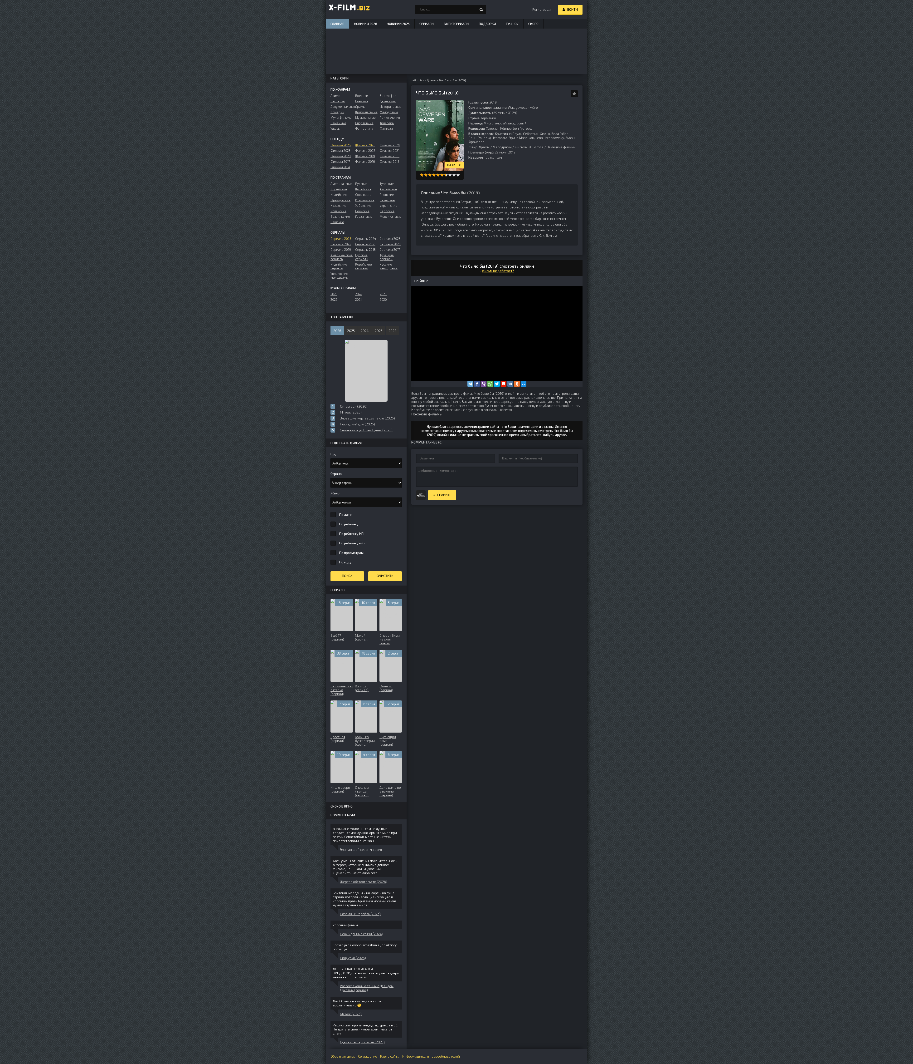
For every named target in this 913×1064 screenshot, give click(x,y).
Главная (337, 24)
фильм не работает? (498, 271)
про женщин (493, 157)
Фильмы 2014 (340, 167)
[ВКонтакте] (510, 384)
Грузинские (364, 216)
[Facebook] (477, 384)
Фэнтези (386, 128)
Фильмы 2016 (365, 161)
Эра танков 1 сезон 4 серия (361, 849)
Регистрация (542, 9)
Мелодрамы (502, 147)
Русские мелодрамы (389, 266)
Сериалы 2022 (340, 244)
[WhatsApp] (490, 384)
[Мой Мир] (523, 384)
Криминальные (366, 112)
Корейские (338, 189)
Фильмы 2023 (340, 151)
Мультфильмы (340, 117)
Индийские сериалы (338, 266)
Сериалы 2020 (390, 244)
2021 (358, 299)
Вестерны (337, 101)
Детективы (388, 101)
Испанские (338, 211)
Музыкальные (365, 117)
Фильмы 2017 (340, 161)
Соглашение (367, 1056)
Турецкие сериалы (387, 257)
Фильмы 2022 (365, 151)
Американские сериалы (341, 257)
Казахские (338, 205)
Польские (362, 211)
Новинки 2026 (365, 24)
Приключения (390, 117)
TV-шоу (512, 24)
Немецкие (387, 200)
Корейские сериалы (363, 266)
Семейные (338, 123)
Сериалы (426, 24)
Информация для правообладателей (431, 1056)
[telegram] (470, 384)
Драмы (484, 147)
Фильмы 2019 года (529, 147)
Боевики (361, 96)
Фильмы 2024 (390, 145)
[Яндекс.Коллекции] (503, 384)
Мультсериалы (456, 24)
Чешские (337, 222)
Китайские (363, 189)
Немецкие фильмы (561, 147)
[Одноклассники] (517, 384)
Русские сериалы (361, 257)
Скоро (533, 24)
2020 (383, 299)
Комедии (337, 112)
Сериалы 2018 (365, 249)
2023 (383, 294)
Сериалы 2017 (390, 249)
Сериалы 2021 (365, 244)
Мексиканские (391, 216)
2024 (358, 294)
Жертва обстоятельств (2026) (363, 882)
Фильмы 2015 (389, 161)
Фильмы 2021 (389, 151)
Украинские (388, 205)
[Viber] (483, 384)
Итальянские (364, 200)
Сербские (387, 211)
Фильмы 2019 (365, 156)
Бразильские (340, 216)
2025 (333, 294)
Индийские (338, 195)
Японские (387, 195)
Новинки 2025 (398, 24)
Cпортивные (364, 123)
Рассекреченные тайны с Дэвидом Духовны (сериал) (366, 988)
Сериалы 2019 (340, 249)
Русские (361, 184)
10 (458, 175)
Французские (340, 200)
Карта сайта (389, 1056)
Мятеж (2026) (351, 1014)
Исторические (391, 106)
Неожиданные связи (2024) (361, 934)
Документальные (341, 106)
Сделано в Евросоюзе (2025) (362, 1042)
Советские (363, 195)
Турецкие (387, 184)
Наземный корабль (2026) (360, 914)
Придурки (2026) (353, 958)
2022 (333, 299)
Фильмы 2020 (340, 156)
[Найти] (481, 9)
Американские (341, 184)
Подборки (487, 24)
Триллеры (387, 123)
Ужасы (335, 128)
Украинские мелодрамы (339, 275)
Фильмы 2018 (389, 156)
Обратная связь (342, 1056)
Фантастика (364, 128)
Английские (388, 189)
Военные (361, 101)
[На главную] (349, 9)
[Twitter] (497, 384)
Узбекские (363, 205)
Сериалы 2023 (390, 239)
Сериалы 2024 (365, 239)
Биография (388, 96)
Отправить (442, 495)
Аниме (335, 96)
